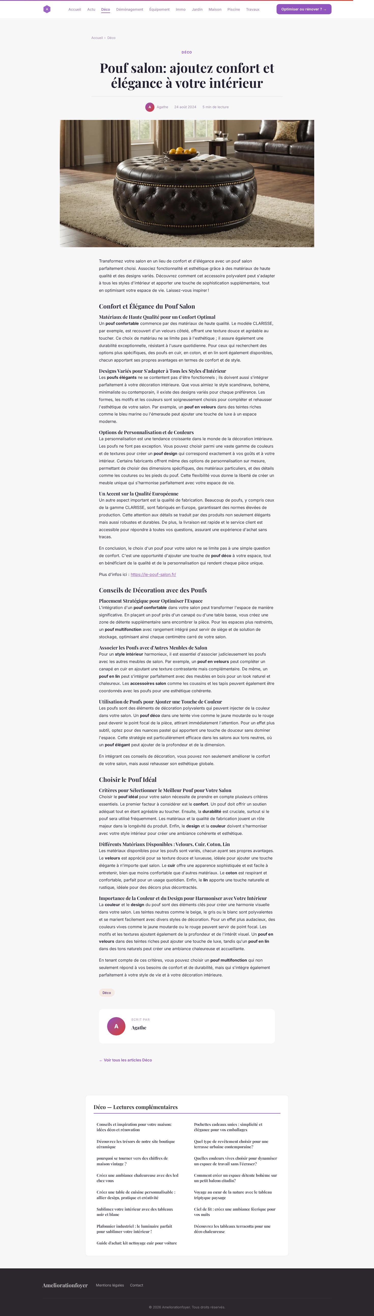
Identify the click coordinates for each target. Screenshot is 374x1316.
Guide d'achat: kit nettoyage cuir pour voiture (137, 1242)
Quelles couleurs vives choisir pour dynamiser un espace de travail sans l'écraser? (235, 1161)
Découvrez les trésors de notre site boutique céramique (136, 1144)
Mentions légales (110, 1285)
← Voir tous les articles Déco (125, 1060)
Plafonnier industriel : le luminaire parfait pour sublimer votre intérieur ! (134, 1229)
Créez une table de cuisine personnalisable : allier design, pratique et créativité (136, 1194)
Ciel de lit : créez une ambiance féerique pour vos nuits (235, 1212)
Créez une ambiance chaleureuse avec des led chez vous (137, 1178)
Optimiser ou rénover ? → (304, 9)
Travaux (253, 9)
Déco (105, 9)
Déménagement (129, 9)
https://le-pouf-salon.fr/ (153, 574)
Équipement (159, 9)
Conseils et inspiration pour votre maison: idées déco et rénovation (134, 1127)
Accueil (74, 9)
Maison (215, 9)
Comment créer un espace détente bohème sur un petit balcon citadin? (235, 1178)
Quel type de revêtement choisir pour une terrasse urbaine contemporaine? (231, 1144)
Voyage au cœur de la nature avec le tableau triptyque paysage (233, 1194)
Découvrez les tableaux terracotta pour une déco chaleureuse (232, 1229)
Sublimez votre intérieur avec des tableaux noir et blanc (135, 1212)
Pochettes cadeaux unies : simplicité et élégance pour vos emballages (228, 1127)
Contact (136, 1285)
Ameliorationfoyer (65, 1285)
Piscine (233, 9)
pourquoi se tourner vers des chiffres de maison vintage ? (132, 1161)
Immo (181, 9)
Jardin (197, 9)
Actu (91, 9)
